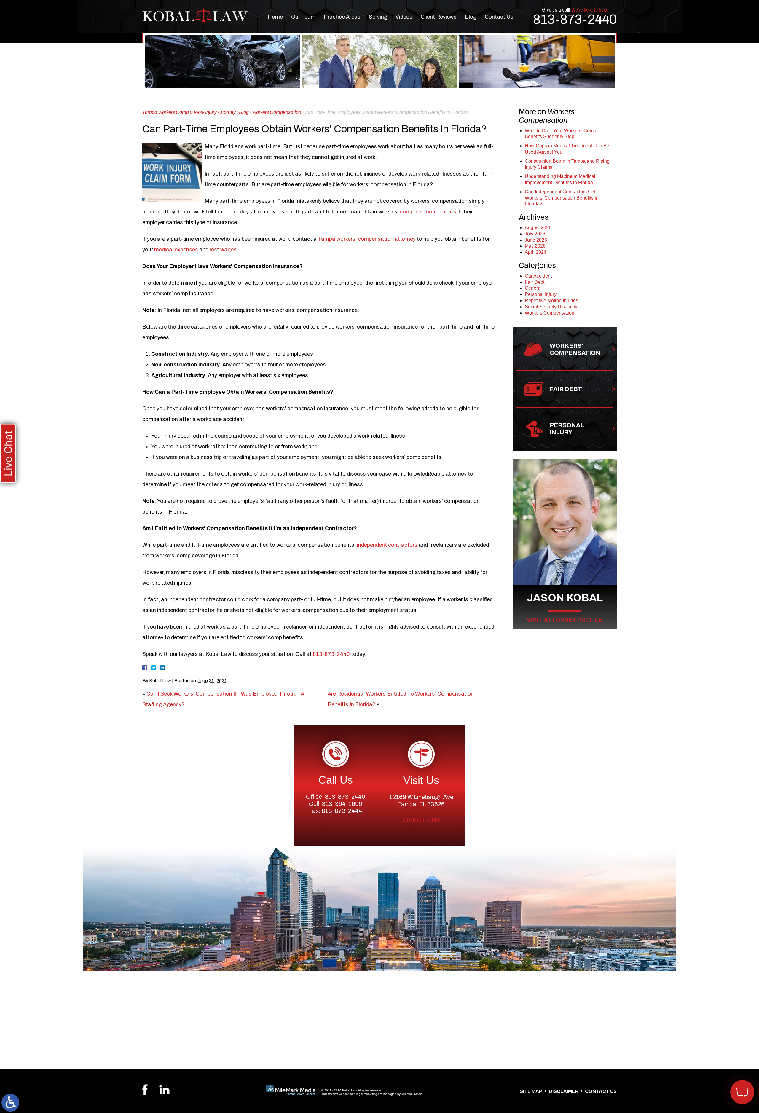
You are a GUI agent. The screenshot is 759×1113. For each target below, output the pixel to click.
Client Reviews (439, 17)
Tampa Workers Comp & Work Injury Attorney (189, 112)
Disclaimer (563, 1091)
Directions (421, 820)
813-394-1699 (342, 804)
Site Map (531, 1091)
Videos (404, 17)
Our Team (303, 17)
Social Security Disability (551, 306)
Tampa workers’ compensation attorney (367, 239)
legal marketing (366, 1094)
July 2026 (535, 233)
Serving (378, 17)
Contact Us (499, 17)
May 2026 (535, 245)
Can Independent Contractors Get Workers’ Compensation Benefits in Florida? (562, 198)
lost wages (223, 250)
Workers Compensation (276, 112)
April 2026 (535, 252)
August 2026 (538, 227)
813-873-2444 (342, 811)
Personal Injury (541, 294)
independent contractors (387, 545)
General (533, 288)
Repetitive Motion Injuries (551, 300)
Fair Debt (534, 282)
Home (275, 17)
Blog (470, 17)
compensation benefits (428, 212)
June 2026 (536, 240)
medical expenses (176, 250)
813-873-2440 (575, 19)
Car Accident (538, 275)
